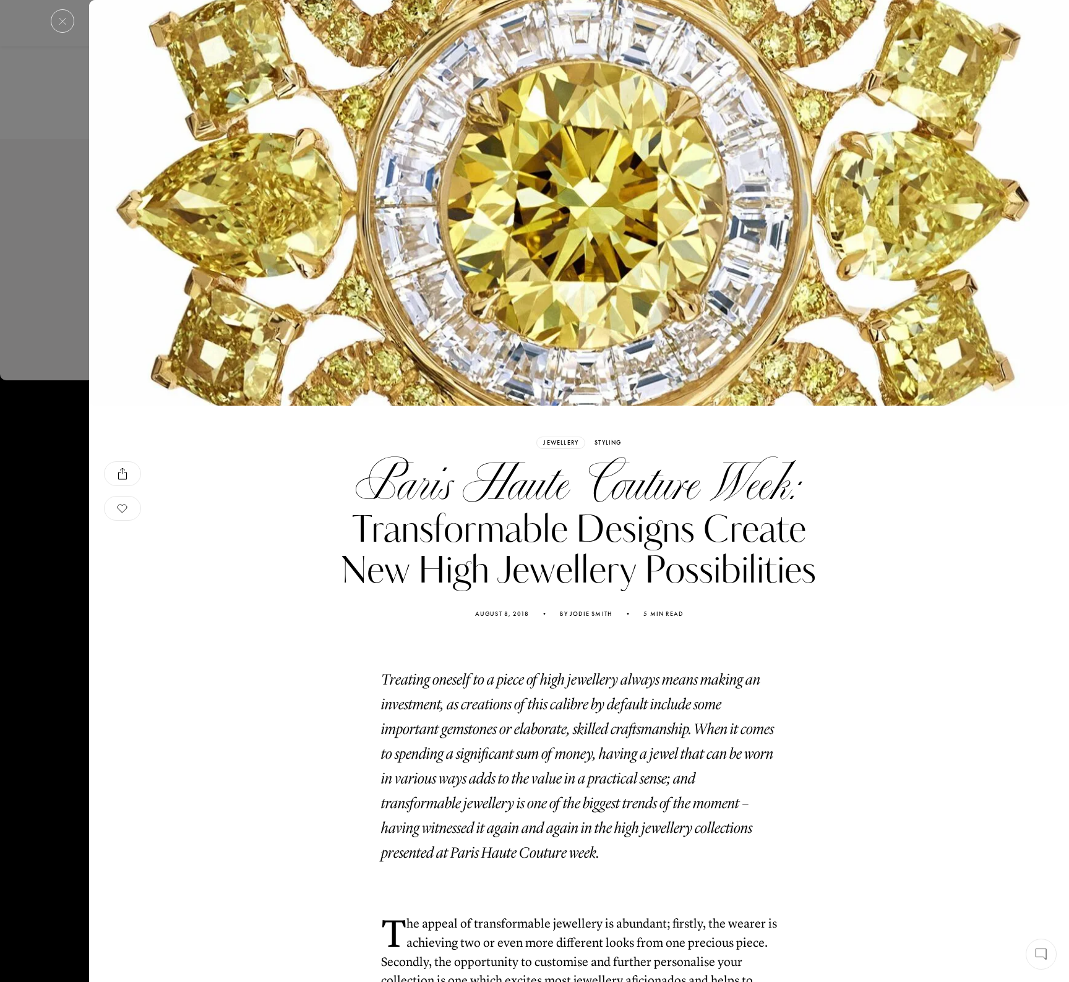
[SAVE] (122, 508)
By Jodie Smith (586, 614)
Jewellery (560, 442)
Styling (608, 442)
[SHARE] (122, 473)
